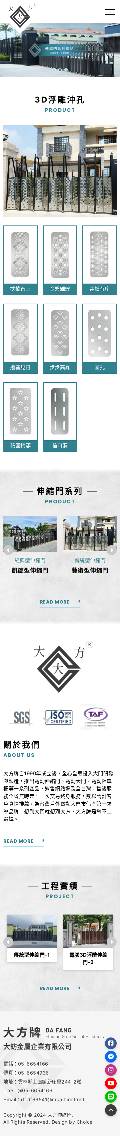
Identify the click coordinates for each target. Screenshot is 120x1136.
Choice (85, 1122)
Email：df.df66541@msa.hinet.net (43, 1099)
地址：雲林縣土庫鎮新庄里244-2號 (42, 1082)
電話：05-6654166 (25, 1064)
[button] (54, 69)
